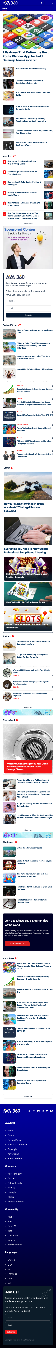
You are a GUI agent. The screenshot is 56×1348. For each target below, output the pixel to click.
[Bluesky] (51, 1111)
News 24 (12, 1226)
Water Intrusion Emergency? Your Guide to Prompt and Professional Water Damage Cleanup (27, 766)
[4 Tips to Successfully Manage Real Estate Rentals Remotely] (9, 658)
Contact (11, 1135)
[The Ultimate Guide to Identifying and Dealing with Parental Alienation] (7, 684)
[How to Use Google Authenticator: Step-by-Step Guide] (48, 164)
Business (20, 386)
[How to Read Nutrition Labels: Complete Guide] (8, 96)
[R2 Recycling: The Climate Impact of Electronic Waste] (8, 145)
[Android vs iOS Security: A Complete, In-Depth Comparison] (9, 455)
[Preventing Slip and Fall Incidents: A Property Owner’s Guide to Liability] (9, 784)
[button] (42, 3)
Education (13, 1235)
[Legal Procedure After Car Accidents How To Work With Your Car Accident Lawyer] (9, 819)
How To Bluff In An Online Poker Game (25, 602)
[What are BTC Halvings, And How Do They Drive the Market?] (7, 673)
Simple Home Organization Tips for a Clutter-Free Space (33, 357)
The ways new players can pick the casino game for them (32, 875)
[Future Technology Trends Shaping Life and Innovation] (9, 429)
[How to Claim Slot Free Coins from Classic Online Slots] (28, 619)
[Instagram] (34, 1111)
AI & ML (19, 412)
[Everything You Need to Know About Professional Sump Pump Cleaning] (28, 531)
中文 (10, 1269)
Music (11, 1216)
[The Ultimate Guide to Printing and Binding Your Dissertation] (8, 133)
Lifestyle (12, 1192)
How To (19, 399)
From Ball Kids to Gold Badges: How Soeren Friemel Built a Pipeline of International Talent (32, 1005)
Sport (10, 1221)
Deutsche (12, 1278)
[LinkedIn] (43, 1111)
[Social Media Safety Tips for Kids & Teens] (9, 373)
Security (20, 451)
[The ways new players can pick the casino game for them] (9, 878)
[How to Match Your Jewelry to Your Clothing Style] (9, 904)
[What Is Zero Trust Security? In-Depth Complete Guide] (8, 110)
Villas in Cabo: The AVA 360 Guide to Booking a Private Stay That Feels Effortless (33, 345)
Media (11, 1196)
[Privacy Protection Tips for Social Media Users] (48, 195)
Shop (10, 1130)
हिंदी (9, 1283)
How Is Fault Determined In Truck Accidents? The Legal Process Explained (24, 507)
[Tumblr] (47, 1111)
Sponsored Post (16, 1158)
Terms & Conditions (17, 1144)
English (11, 1259)
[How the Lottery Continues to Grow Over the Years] (9, 891)
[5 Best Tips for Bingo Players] (9, 852)
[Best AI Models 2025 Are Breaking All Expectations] (48, 205)
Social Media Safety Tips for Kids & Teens (35, 369)
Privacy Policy (14, 1140)
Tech (10, 1230)
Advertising (13, 1153)
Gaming (11, 1240)
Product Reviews (16, 1201)
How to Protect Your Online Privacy (31, 68)
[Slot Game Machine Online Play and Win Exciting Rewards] (28, 569)
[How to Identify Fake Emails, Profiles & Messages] (48, 185)
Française (12, 1273)
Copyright (12, 1149)
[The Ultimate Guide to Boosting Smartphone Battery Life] (8, 84)
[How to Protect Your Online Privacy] (8, 72)
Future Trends (22, 425)
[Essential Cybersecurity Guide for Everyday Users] (48, 174)
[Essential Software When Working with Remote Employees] (7, 696)
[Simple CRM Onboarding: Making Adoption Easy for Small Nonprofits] (8, 122)
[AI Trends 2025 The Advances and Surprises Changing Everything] (9, 442)
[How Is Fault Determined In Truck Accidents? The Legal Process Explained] (28, 486)
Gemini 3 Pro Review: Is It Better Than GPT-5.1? (35, 415)
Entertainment (15, 1244)
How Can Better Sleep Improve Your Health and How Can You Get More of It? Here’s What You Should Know (23, 215)
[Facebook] (25, 1111)
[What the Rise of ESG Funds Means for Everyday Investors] (9, 645)
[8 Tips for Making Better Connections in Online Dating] (9, 807)
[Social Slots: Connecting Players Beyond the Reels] (9, 865)
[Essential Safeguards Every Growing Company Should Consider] (9, 390)
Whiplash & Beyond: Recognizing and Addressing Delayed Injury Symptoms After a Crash (33, 794)
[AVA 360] (10, 2)
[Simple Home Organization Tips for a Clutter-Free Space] (9, 360)
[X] (29, 1111)
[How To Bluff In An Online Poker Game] (28, 594)
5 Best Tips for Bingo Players (29, 848)
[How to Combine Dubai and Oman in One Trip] (9, 334)
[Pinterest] (38, 1111)
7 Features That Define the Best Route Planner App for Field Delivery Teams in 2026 (26, 56)
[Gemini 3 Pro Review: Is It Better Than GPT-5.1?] (9, 416)
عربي (10, 1264)
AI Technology (14, 1173)
